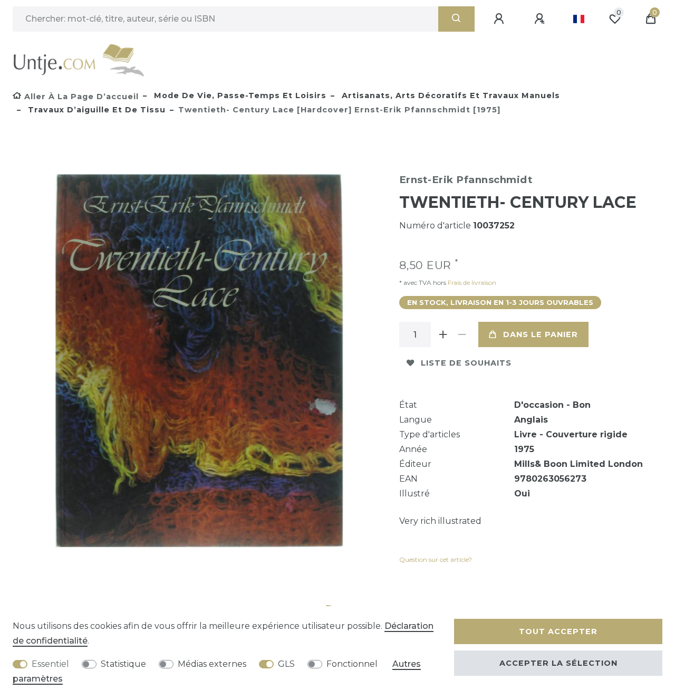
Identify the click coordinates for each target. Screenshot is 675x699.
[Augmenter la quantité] (443, 334)
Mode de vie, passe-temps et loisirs (238, 95)
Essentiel (50, 664)
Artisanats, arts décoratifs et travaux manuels (449, 95)
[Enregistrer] (541, 19)
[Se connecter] (500, 19)
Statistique (123, 664)
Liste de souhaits (466, 363)
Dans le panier (540, 334)
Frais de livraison (471, 282)
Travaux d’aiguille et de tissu (95, 109)
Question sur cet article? (435, 559)
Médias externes (212, 664)
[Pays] (579, 19)
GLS (286, 664)
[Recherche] (456, 19)
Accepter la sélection (558, 663)
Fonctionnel (352, 664)
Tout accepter (558, 631)
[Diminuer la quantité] (462, 334)
